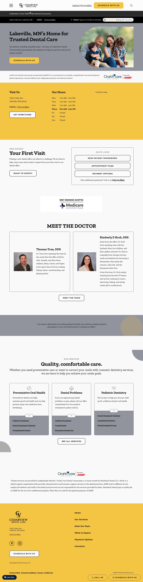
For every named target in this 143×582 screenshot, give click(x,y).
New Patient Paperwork (102, 158)
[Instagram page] (19, 543)
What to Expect (23, 173)
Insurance (80, 546)
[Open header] (11, 5)
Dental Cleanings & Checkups (24, 425)
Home (78, 513)
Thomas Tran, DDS (48, 249)
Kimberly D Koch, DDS (114, 237)
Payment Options (102, 174)
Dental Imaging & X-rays (106, 425)
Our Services (81, 519)
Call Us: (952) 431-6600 (82, 5)
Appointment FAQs (103, 166)
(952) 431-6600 (49, 20)
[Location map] (114, 111)
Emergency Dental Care (64, 430)
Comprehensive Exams (21, 430)
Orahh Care (48, 573)
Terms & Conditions (28, 573)
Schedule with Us (108, 5)
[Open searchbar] (131, 5)
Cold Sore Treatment (21, 421)
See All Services (71, 441)
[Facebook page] (11, 543)
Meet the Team (71, 298)
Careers (40, 573)
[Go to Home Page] (29, 5)
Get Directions (22, 115)
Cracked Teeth (60, 425)
